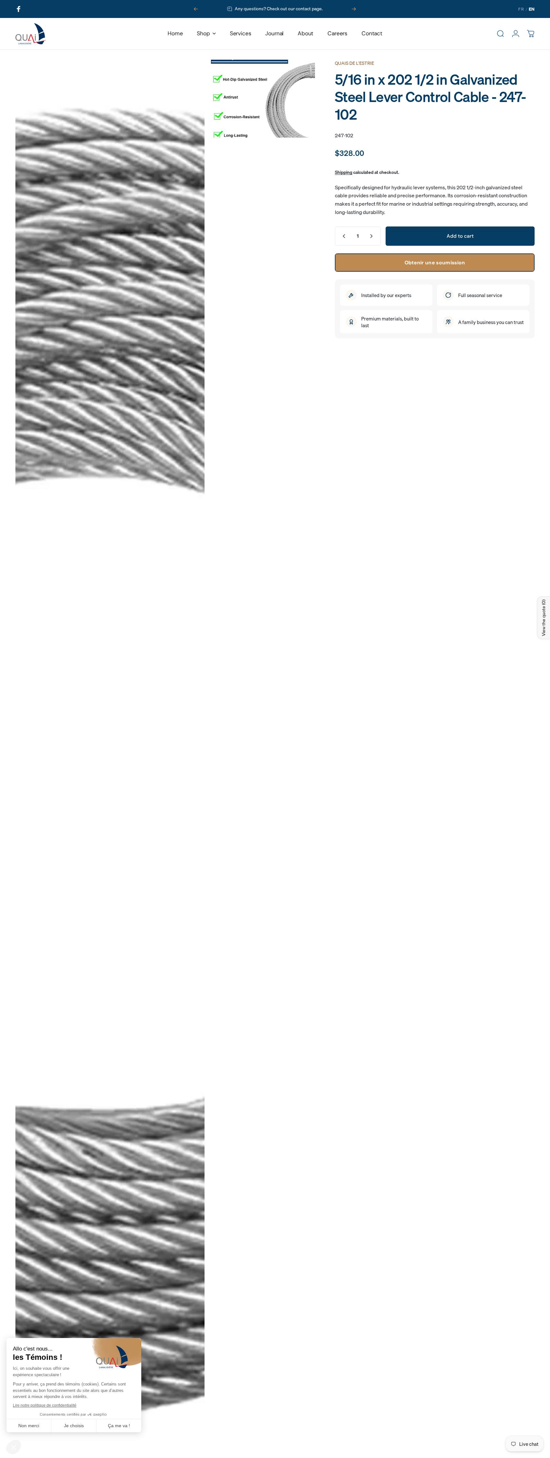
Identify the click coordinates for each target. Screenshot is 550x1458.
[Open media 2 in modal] (263, 99)
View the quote (543, 618)
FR (521, 9)
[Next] (354, 9)
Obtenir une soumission (435, 262)
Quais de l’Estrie (354, 63)
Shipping (343, 171)
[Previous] (196, 9)
